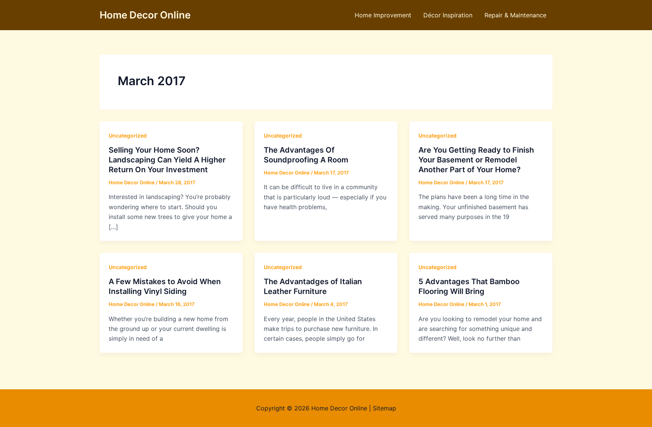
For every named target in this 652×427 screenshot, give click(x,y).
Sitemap (384, 408)
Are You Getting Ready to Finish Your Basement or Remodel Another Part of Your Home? (476, 159)
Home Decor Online (145, 15)
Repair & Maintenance (515, 15)
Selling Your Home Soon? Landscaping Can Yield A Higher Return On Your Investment (167, 159)
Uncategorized (128, 135)
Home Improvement (383, 15)
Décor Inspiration (447, 15)
